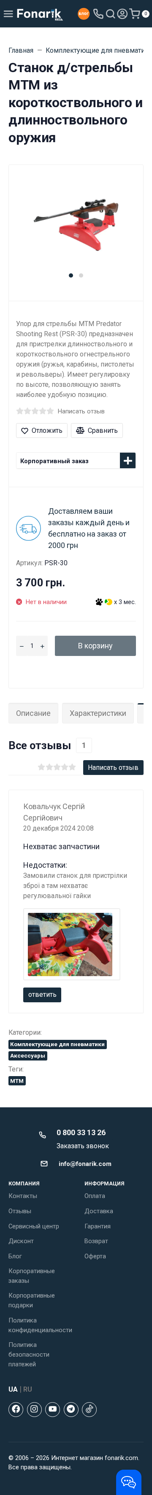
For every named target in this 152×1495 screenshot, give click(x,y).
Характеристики (98, 713)
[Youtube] (52, 1409)
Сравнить (103, 430)
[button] (71, 275)
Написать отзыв (81, 411)
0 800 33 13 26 (81, 1132)
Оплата (94, 1196)
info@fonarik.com (85, 1164)
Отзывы (19, 1211)
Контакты (22, 1196)
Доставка (98, 1211)
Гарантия (97, 1226)
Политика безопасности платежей (28, 1354)
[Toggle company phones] (98, 13)
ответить (42, 994)
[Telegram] (71, 1409)
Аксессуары (27, 1055)
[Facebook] (15, 1409)
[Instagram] (34, 1409)
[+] (42, 646)
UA (13, 1389)
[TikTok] (89, 1409)
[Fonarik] (40, 13)
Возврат (96, 1241)
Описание (33, 713)
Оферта (95, 1256)
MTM (17, 1080)
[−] (21, 646)
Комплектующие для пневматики (57, 1044)
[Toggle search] (110, 13)
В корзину (95, 645)
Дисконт (21, 1241)
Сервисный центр (33, 1226)
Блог (15, 1256)
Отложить (47, 430)
